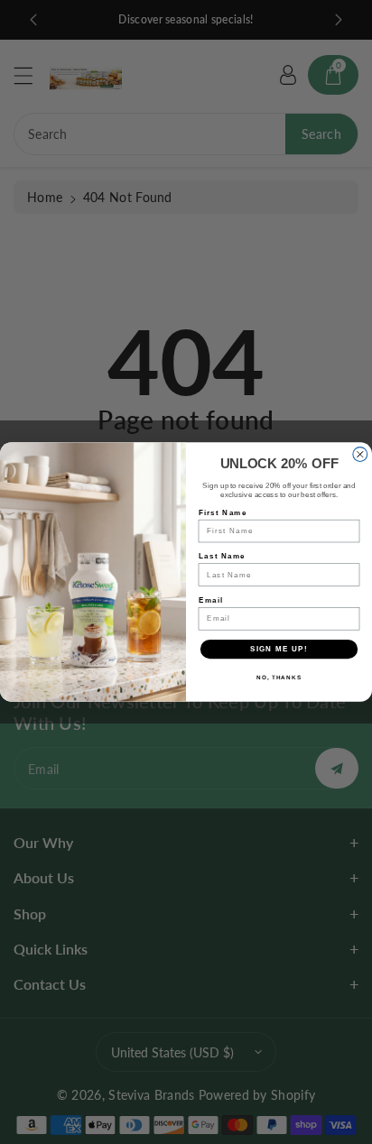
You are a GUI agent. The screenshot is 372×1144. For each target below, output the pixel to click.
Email (211, 599)
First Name (223, 512)
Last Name (222, 556)
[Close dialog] (360, 454)
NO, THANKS (279, 678)
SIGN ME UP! (279, 649)
